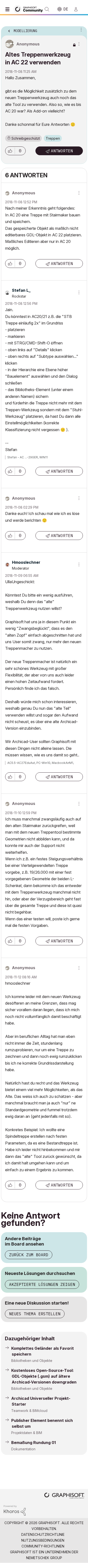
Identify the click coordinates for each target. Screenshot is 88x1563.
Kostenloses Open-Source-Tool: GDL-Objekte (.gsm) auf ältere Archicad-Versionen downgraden (44, 1376)
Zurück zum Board (28, 1254)
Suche (47, 9)
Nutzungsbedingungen (42, 1540)
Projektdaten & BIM (26, 1433)
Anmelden (78, 9)
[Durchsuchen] (8, 9)
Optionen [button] (80, 29)
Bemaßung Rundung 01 (33, 1442)
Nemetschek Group (44, 1558)
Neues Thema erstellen (34, 1313)
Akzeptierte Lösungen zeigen (42, 1284)
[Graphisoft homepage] (64, 1496)
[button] (10, 151)
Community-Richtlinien (43, 1546)
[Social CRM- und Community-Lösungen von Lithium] (15, 1510)
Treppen (53, 138)
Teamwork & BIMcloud (29, 1411)
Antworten (62, 150)
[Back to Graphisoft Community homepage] (29, 9)
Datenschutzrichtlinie (43, 1534)
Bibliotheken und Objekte (31, 1360)
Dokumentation (23, 1449)
